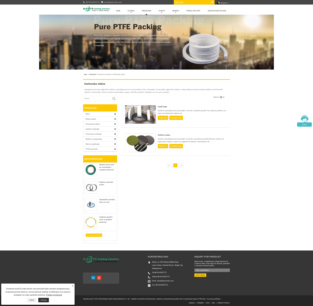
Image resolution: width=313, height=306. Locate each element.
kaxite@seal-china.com (113, 2)
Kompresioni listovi (93, 124)
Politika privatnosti (54, 295)
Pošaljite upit (193, 11)
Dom (118, 11)
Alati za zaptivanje (93, 144)
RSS (207, 303)
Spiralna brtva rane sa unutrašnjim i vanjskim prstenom (106, 167)
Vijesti (162, 11)
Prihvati (43, 300)
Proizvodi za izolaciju (104, 74)
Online (304, 124)
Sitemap (200, 303)
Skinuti (175, 11)
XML (213, 303)
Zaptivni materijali (92, 129)
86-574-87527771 (93, 2)
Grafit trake (162, 107)
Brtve (88, 114)
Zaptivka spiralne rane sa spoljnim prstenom (105, 219)
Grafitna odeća (164, 135)
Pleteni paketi (91, 119)
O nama (131, 11)
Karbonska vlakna (119, 74)
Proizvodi (146, 11)
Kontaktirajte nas (217, 11)
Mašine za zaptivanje (94, 139)
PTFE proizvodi (91, 149)
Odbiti (31, 300)
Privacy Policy (224, 303)
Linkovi (192, 303)
